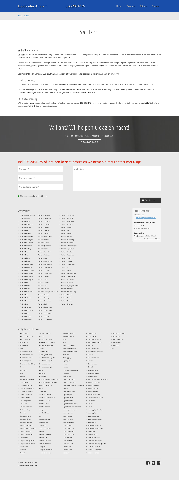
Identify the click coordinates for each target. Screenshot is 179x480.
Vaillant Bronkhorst (26, 243)
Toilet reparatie (93, 388)
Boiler (22, 367)
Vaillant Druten (25, 286)
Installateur (42, 391)
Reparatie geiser (68, 395)
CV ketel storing (25, 398)
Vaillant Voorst (66, 270)
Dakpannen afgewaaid (27, 440)
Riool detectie (67, 416)
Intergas (41, 410)
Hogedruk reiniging (45, 385)
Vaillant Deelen (25, 252)
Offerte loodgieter (69, 345)
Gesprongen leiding (45, 355)
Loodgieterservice (69, 333)
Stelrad (90, 367)
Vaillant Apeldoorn (26, 224)
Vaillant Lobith (43, 279)
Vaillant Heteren (43, 230)
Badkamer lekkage (26, 352)
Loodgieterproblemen (46, 450)
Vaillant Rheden (66, 233)
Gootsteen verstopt (45, 367)
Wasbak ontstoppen (95, 450)
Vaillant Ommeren (44, 301)
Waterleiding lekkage (118, 333)
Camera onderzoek (26, 385)
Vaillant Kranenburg (45, 264)
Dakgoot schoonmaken (28, 428)
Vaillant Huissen (43, 243)
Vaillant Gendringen (26, 310)
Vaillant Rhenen (66, 237)
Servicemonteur (93, 358)
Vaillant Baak (24, 230)
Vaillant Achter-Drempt (27, 215)
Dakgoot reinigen (25, 419)
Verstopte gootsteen (95, 419)
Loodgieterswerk (68, 336)
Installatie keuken (45, 401)
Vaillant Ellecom (25, 301)
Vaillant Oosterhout (45, 310)
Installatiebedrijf (44, 407)
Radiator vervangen (69, 382)
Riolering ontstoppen (70, 410)
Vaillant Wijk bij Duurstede (70, 286)
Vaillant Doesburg (26, 267)
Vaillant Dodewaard (26, 264)
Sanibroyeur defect (94, 339)
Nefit (64, 342)
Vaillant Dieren (25, 261)
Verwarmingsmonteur (95, 428)
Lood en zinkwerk (45, 443)
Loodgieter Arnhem (32, 6)
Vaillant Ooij (42, 304)
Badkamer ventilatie (26, 358)
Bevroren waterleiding (27, 364)
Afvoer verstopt (25, 339)
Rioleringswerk (68, 413)
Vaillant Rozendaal (67, 243)
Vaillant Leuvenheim (45, 273)
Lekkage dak (43, 437)
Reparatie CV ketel (69, 391)
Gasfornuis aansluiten (46, 339)
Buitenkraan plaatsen (27, 379)
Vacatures (91, 401)
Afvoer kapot (24, 333)
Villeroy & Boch (93, 434)
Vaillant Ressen (66, 227)
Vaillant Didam (25, 258)
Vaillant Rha (65, 230)
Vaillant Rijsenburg (67, 240)
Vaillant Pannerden (67, 215)
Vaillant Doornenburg (27, 273)
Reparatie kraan (68, 398)
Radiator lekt (67, 376)
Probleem (66, 373)
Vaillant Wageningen (68, 276)
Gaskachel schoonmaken (47, 342)
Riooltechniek (92, 333)
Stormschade (92, 376)
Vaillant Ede (24, 295)
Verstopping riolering (95, 410)
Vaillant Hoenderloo (45, 237)
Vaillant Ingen (43, 249)
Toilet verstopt (93, 391)
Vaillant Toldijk (66, 258)
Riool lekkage (67, 425)
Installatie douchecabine (47, 398)
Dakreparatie (24, 447)
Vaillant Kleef (42, 258)
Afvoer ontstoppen (26, 336)
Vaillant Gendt (24, 313)
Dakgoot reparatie (26, 422)
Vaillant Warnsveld (67, 279)
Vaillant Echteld (25, 289)
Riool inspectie (68, 419)
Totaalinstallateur (94, 395)
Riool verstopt (67, 440)
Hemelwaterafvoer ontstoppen (49, 379)
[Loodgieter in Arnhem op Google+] (159, 463)
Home (20, 15)
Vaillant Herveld (43, 227)
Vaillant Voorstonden (68, 273)
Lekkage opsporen (45, 440)
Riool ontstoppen (69, 434)
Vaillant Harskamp (44, 218)
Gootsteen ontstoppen (46, 364)
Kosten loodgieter (45, 428)
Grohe (41, 370)
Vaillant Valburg (66, 261)
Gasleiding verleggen (46, 345)
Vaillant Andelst (25, 218)
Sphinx (90, 361)
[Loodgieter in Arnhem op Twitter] (154, 463)
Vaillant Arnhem (25, 227)
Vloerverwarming (94, 437)
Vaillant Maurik (43, 289)
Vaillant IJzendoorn (44, 246)
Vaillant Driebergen (26, 279)
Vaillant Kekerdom (44, 252)
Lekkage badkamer (45, 434)
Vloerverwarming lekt (95, 440)
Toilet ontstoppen (94, 382)
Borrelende (23, 370)
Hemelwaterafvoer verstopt (48, 382)
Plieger (65, 364)
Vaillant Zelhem (66, 295)
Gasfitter (41, 336)
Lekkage (41, 431)
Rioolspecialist (67, 450)
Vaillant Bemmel (25, 233)
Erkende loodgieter (45, 333)
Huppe (41, 388)
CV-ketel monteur (26, 407)
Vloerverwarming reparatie (97, 443)
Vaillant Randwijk (67, 218)
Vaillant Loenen (43, 282)
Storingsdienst (93, 370)
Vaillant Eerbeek (25, 298)
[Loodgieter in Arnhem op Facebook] (148, 463)
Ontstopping (67, 358)
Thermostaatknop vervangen (98, 379)
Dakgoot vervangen (26, 434)
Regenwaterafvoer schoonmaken (74, 385)
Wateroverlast (115, 336)
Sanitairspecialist (93, 349)
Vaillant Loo (42, 286)
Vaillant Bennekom (26, 237)
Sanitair (90, 345)
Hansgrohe (42, 376)
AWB (21, 349)
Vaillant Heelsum (44, 221)
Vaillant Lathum (43, 270)
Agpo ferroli (24, 342)
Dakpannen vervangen (27, 443)
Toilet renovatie (93, 385)
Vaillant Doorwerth (26, 276)
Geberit (41, 349)
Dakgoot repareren (26, 425)
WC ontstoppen (116, 342)
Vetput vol (91, 431)
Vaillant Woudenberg (68, 292)
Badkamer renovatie (26, 355)
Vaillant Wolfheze (67, 289)
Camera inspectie (25, 382)
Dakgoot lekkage (25, 416)
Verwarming (92, 422)
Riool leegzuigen (68, 422)
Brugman (23, 376)
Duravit (22, 453)
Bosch (22, 373)
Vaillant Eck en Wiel (26, 292)
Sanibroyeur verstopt (95, 342)
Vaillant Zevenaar (67, 301)
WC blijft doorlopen (117, 339)
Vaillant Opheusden (45, 313)
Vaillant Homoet (43, 240)
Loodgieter (42, 447)
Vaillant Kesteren (44, 255)
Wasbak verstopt (93, 453)
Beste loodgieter (25, 361)
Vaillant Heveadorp (44, 233)
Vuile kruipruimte (94, 447)
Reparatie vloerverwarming (72, 407)
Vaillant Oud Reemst (45, 319)
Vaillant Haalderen (44, 215)
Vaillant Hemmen (44, 224)
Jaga (40, 416)
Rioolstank (66, 453)
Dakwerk (23, 450)
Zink (112, 349)
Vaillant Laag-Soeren (45, 267)
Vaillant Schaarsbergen (69, 246)
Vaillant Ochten (43, 295)
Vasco (90, 407)
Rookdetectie (92, 336)
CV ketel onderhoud (26, 391)
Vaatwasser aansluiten (95, 398)
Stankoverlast (92, 364)
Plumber (65, 367)
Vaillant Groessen (26, 319)
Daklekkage (24, 437)
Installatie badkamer (45, 395)
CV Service (23, 404)
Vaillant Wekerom (67, 282)
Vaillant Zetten (66, 298)
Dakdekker (23, 413)
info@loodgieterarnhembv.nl (146, 218)
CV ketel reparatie (26, 395)
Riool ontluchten (68, 431)
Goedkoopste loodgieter (47, 358)
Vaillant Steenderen (68, 255)
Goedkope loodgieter (46, 361)
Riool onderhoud (68, 428)
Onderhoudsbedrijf (69, 349)
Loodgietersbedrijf (45, 453)
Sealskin (91, 355)
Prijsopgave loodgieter (70, 370)
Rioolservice (67, 447)
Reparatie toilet (68, 401)
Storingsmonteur (93, 373)
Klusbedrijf (42, 425)
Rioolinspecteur (68, 443)
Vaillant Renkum (66, 224)
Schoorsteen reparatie (95, 352)
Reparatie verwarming (70, 404)
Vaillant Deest (24, 255)
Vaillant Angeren (25, 221)
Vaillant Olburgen (44, 298)
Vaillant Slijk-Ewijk (67, 249)
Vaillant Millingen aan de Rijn (48, 292)
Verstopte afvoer (93, 416)
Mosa (64, 339)
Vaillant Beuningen (26, 240)
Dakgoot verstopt (26, 431)
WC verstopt (115, 345)
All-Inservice (24, 345)
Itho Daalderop (44, 413)
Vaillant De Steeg (25, 249)
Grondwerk (42, 373)
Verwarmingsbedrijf (94, 425)
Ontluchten (66, 355)
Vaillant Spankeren (67, 252)
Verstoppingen (93, 413)
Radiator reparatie (69, 379)
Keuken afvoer (43, 422)
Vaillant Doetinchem (27, 270)
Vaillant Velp (65, 267)
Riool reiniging (67, 437)
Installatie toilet (44, 404)
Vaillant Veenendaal (68, 264)
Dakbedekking (24, 410)
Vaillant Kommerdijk (45, 261)
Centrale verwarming (27, 388)
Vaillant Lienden (43, 276)
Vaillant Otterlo (43, 316)
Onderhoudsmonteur (70, 352)
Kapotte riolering (44, 419)
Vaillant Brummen (26, 246)
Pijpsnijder (66, 361)
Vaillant (26, 15)
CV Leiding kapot (25, 401)
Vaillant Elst (24, 304)
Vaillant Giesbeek (25, 316)
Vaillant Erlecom (25, 307)
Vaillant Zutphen (67, 304)
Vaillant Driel (24, 282)
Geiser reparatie (44, 352)
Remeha (65, 388)
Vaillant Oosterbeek (45, 307)
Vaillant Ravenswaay (68, 221)
